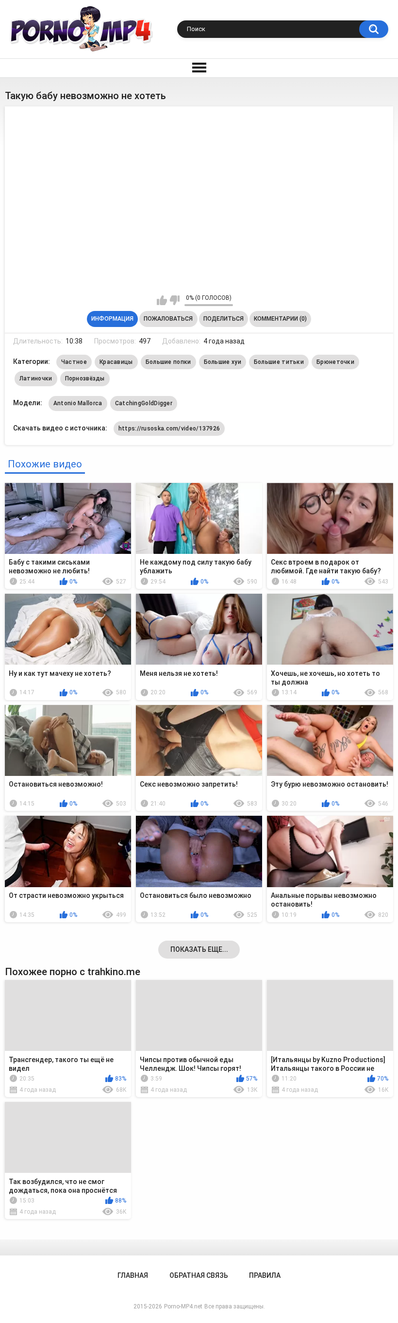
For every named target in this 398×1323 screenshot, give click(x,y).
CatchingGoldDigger (143, 403)
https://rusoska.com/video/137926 (169, 428)
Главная (132, 1275)
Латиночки (35, 378)
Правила (265, 1275)
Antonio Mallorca (77, 403)
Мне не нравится (174, 300)
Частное (74, 362)
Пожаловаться (168, 318)
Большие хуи (222, 362)
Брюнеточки (335, 362)
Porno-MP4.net (183, 1306)
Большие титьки (279, 362)
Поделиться (223, 318)
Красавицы (116, 362)
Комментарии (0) (280, 318)
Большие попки (168, 362)
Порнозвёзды (85, 378)
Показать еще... (199, 949)
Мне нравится (162, 300)
